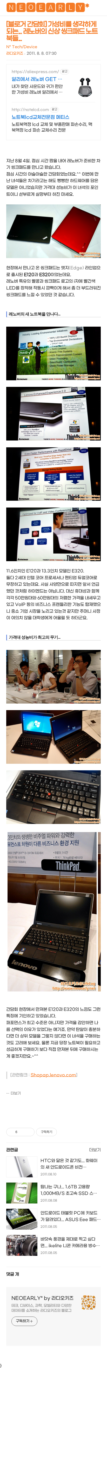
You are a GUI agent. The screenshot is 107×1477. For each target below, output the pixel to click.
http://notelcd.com (30, 110)
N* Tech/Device (21, 47)
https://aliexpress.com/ (35, 72)
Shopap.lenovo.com (53, 1075)
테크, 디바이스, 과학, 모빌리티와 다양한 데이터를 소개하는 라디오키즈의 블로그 (41, 1308)
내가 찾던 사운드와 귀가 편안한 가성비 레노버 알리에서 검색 (37, 89)
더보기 (16, 1093)
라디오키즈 (14, 53)
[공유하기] (22, 1132)
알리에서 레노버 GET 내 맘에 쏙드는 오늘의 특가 (37, 80)
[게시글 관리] (28, 1132)
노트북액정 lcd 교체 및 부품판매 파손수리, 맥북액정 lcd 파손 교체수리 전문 (52, 127)
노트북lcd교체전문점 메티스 (40, 117)
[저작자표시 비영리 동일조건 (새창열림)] (64, 1132)
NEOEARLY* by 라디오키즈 (42, 1298)
